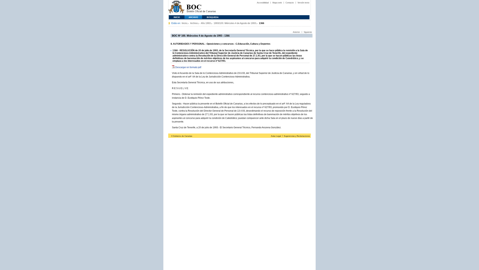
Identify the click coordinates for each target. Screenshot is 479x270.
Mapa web (277, 3)
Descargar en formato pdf (188, 67)
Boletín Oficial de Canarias (201, 7)
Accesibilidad (263, 3)
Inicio (177, 17)
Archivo (193, 17)
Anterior (296, 32)
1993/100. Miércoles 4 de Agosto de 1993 (235, 23)
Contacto (290, 3)
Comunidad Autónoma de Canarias (176, 7)
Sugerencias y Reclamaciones (297, 136)
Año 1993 (206, 23)
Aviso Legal (276, 136)
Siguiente (308, 32)
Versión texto (303, 3)
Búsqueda (213, 17)
